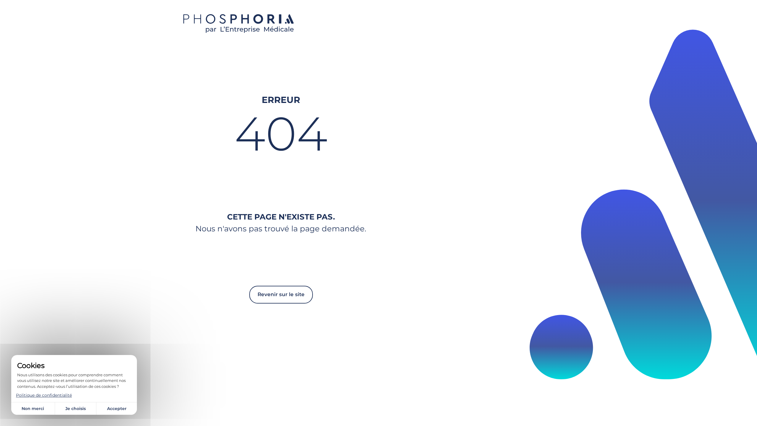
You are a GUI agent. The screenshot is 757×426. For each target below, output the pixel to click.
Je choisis (75, 408)
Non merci (33, 408)
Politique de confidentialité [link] (44, 395)
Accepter (117, 408)
